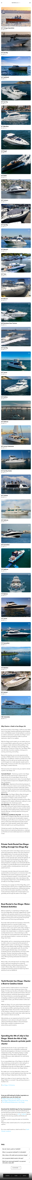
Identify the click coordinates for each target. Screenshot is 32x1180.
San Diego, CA (15, 2)
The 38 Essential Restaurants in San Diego (13, 1102)
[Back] (2, 3)
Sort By (24, 1175)
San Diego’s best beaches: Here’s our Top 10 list (15, 1100)
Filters (16, 1175)
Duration (7, 1175)
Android (24, 1114)
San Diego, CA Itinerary (8, 1085)
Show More (15, 1167)
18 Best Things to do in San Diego (11, 1099)
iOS (19, 1114)
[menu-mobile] (30, 2)
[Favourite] (29, 9)
